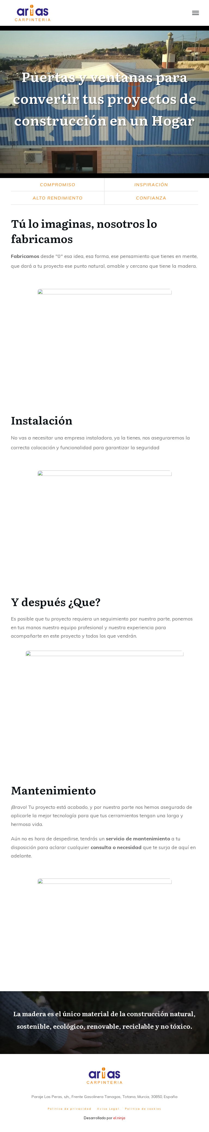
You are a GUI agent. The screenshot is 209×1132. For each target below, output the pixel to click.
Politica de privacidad (70, 1108)
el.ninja (119, 1118)
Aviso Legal (108, 1108)
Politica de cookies (143, 1108)
